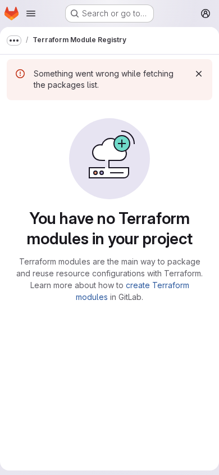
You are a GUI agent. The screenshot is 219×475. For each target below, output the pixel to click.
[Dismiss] (199, 73)
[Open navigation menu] (31, 14)
